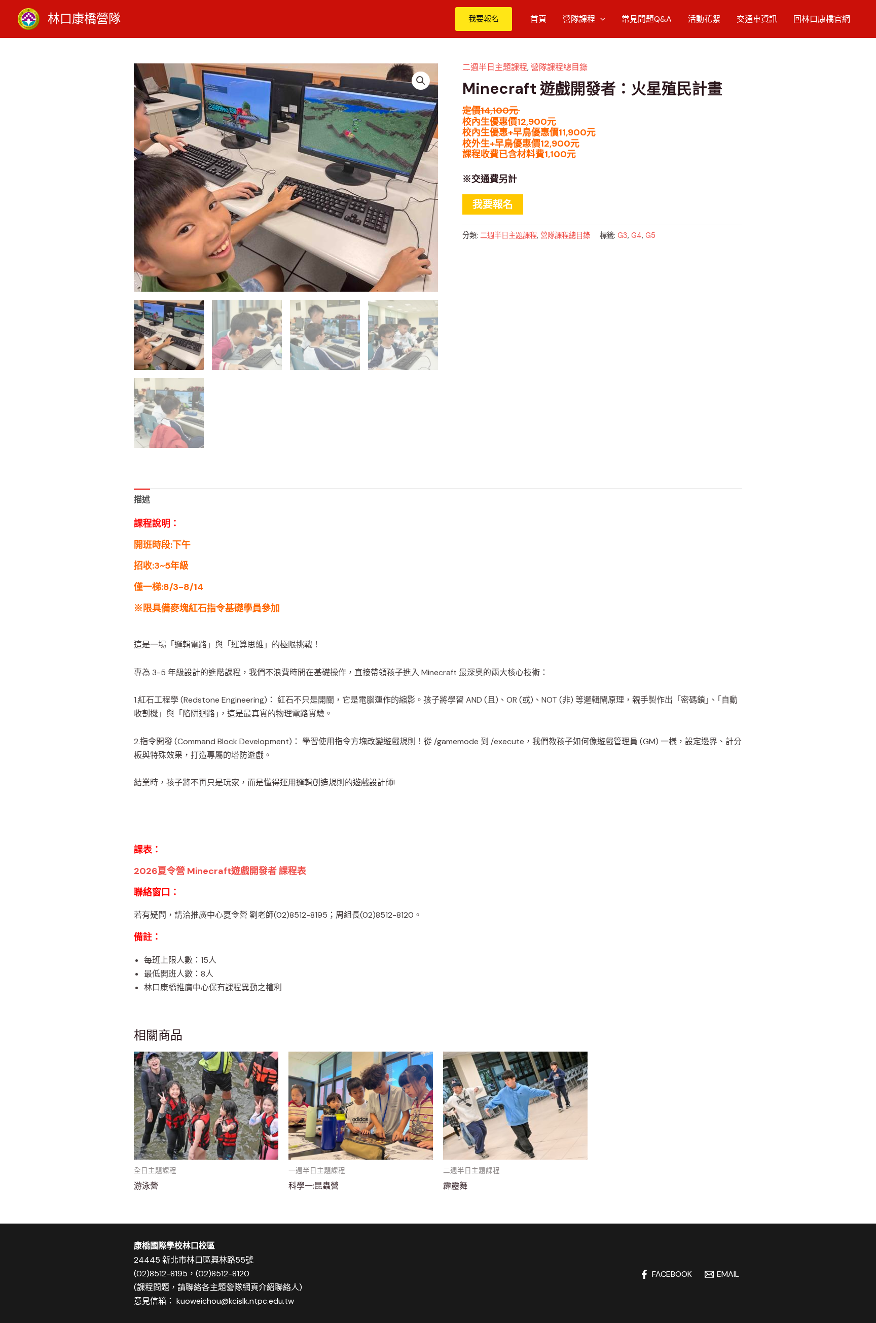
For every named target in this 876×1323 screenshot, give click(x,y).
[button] (483, 19)
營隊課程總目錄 (559, 67)
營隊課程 (579, 19)
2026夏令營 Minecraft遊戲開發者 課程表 (220, 871)
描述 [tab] (142, 499)
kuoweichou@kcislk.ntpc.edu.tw (235, 1301)
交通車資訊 (757, 19)
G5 (650, 235)
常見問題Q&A (647, 19)
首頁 (538, 19)
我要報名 (492, 204)
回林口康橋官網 (821, 19)
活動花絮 (704, 19)
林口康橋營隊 (84, 18)
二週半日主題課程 (494, 67)
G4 (636, 235)
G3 (622, 235)
